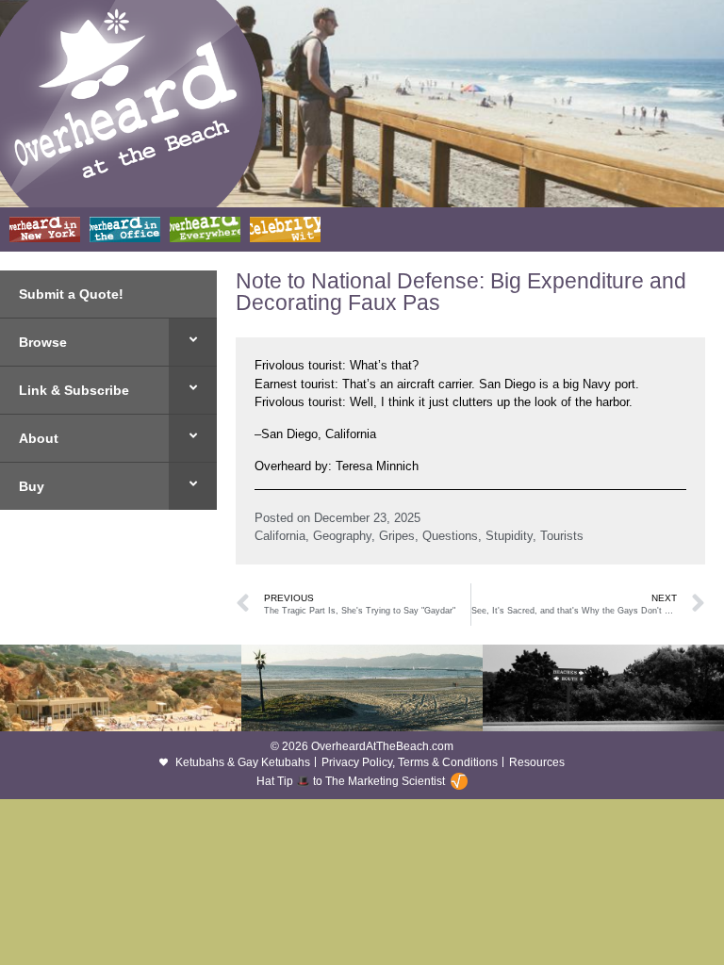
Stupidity (509, 536)
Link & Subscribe (74, 390)
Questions (450, 536)
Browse (43, 342)
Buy (31, 486)
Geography (342, 536)
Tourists (562, 536)
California (280, 536)
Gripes (397, 536)
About (38, 438)
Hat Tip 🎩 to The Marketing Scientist (350, 781)
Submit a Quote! (71, 294)
